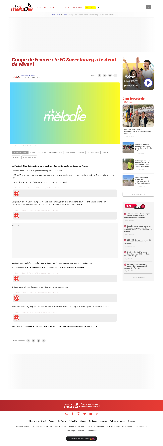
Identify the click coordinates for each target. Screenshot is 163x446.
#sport (32, 152)
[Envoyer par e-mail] (115, 76)
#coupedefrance (55, 152)
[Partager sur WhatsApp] (110, 76)
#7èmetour (70, 152)
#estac (105, 152)
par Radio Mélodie (28, 76)
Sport (65, 15)
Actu (59, 15)
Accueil (52, 15)
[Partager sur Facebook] (100, 76)
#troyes (16, 157)
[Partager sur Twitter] (105, 76)
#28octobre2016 (29, 157)
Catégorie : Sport (20, 152)
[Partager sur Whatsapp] (39, 341)
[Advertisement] (81, 34)
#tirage (81, 152)
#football (42, 152)
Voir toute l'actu (138, 194)
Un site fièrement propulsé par (79, 438)
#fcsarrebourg (93, 152)
